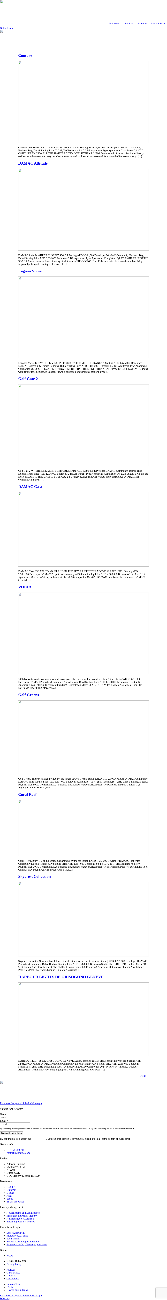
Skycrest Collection (34, 876)
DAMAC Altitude (33, 163)
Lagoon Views (30, 271)
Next (144, 1075)
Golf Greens (28, 695)
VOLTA (24, 587)
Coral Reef (27, 794)
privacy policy (39, 1138)
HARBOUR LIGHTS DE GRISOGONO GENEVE (61, 977)
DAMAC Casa (30, 486)
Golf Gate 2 (28, 379)
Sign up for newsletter (11, 1133)
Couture (25, 55)
